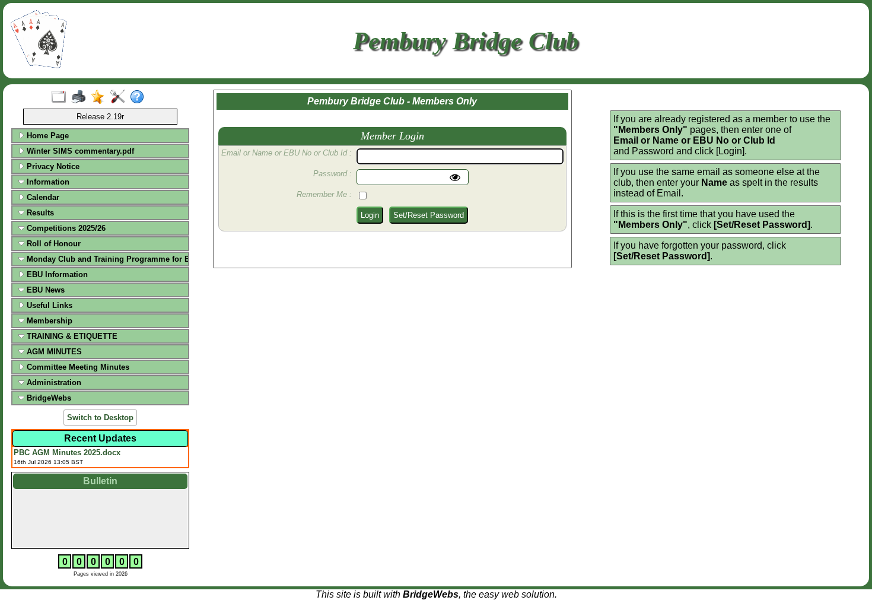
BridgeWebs (47, 397)
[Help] (139, 97)
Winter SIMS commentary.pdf (79, 151)
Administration (52, 382)
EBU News (44, 289)
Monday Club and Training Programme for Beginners (105, 259)
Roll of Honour (52, 243)
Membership (48, 320)
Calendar (41, 197)
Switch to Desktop (100, 417)
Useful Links (48, 305)
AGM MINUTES (53, 351)
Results (39, 212)
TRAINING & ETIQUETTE (70, 336)
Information (46, 181)
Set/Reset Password (428, 215)
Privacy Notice (51, 166)
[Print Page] (81, 97)
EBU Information (56, 274)
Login (370, 215)
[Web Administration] (120, 97)
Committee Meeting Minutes (76, 367)
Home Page (46, 135)
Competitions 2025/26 (65, 228)
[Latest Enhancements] (100, 97)
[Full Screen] (61, 97)
